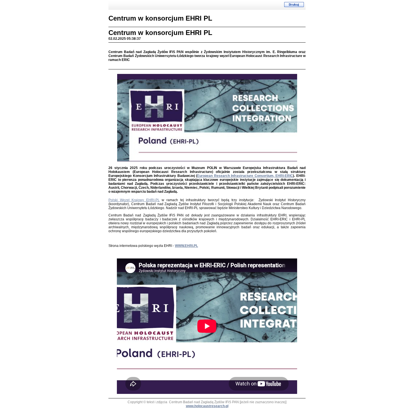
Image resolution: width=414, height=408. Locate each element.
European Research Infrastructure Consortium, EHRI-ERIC (245, 176)
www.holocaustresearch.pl (207, 406)
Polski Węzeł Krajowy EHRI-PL (134, 200)
